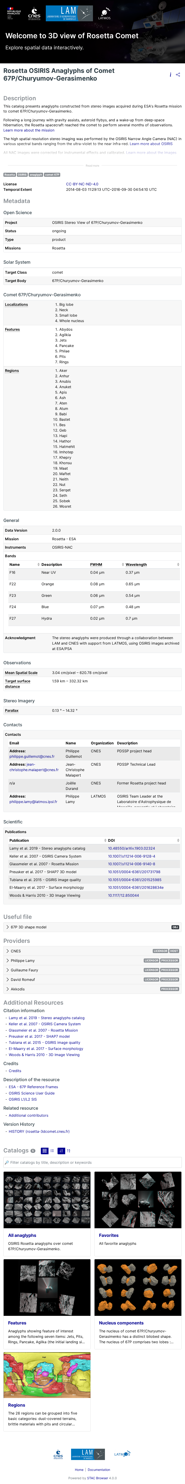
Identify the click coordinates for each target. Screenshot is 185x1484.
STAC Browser (97, 1478)
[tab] (92, 927)
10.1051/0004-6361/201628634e (136, 887)
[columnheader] (24, 565)
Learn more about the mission (28, 130)
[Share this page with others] (178, 74)
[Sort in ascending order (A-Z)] (61, 1151)
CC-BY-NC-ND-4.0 (82, 184)
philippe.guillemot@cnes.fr (32, 756)
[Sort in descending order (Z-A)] (69, 1151)
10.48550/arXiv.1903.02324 (131, 848)
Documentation (99, 1470)
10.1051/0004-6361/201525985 (135, 879)
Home (79, 1470)
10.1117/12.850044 (123, 895)
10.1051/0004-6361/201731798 (134, 872)
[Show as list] (52, 1151)
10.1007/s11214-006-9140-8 (131, 864)
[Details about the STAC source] (170, 74)
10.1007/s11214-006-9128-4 (131, 856)
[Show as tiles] (45, 1151)
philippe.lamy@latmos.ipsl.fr (33, 801)
